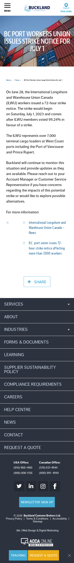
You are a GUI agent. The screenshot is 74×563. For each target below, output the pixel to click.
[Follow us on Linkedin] (31, 486)
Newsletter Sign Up (37, 502)
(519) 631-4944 (48, 467)
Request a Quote (43, 555)
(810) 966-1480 (23, 467)
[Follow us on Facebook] (55, 486)
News (17, 80)
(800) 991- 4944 (49, 473)
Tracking (18, 555)
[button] (37, 304)
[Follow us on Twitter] (19, 486)
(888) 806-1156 (23, 473)
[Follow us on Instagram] (43, 486)
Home (8, 80)
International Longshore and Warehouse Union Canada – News (47, 227)
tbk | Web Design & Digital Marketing (37, 530)
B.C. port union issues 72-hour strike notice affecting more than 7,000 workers (47, 248)
